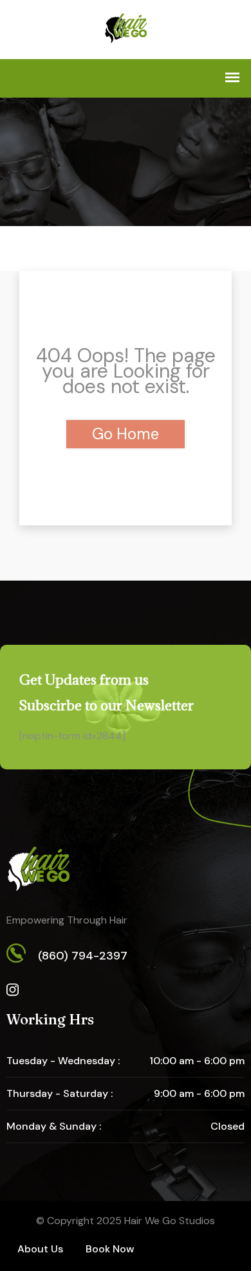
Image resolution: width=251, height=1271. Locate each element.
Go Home (125, 434)
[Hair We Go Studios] (126, 29)
